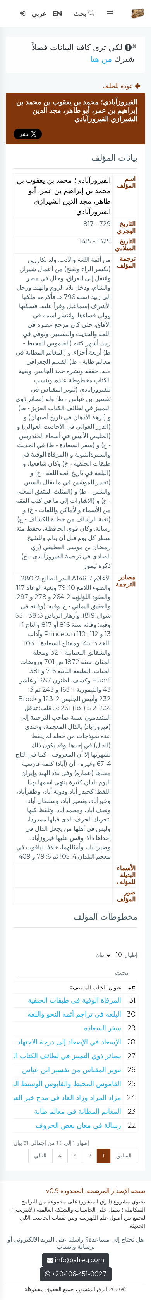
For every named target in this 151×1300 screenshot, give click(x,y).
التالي (40, 1155)
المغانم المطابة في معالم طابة (77, 1111)
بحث (81, 13)
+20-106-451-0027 (78, 1274)
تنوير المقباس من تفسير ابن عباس (71, 1070)
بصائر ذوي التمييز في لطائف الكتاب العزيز (61, 1056)
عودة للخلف (119, 86)
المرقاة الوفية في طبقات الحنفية (74, 1000)
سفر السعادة (102, 1028)
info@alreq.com (79, 1260)
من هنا (101, 59)
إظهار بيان (116, 954)
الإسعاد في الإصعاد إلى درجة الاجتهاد (69, 1042)
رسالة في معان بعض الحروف (78, 1125)
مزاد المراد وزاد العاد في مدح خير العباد (64, 1097)
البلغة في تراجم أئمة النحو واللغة (74, 1014)
